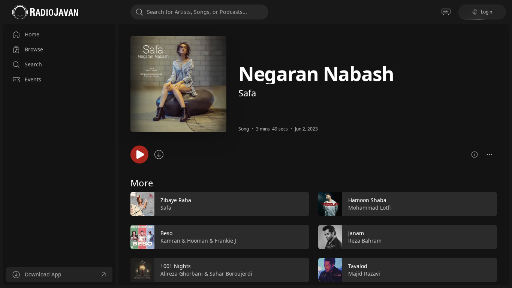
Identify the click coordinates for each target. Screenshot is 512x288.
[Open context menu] (489, 154)
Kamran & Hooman (184, 240)
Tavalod (357, 266)
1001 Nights (175, 266)
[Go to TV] (446, 12)
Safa (247, 93)
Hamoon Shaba (367, 200)
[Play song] (139, 155)
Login (486, 12)
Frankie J (225, 240)
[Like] (298, 204)
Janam (356, 233)
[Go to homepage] (45, 12)
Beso (166, 233)
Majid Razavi (364, 273)
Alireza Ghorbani (181, 273)
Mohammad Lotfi (369, 207)
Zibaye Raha (175, 200)
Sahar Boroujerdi (231, 273)
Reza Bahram (365, 240)
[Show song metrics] (474, 154)
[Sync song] (158, 154)
